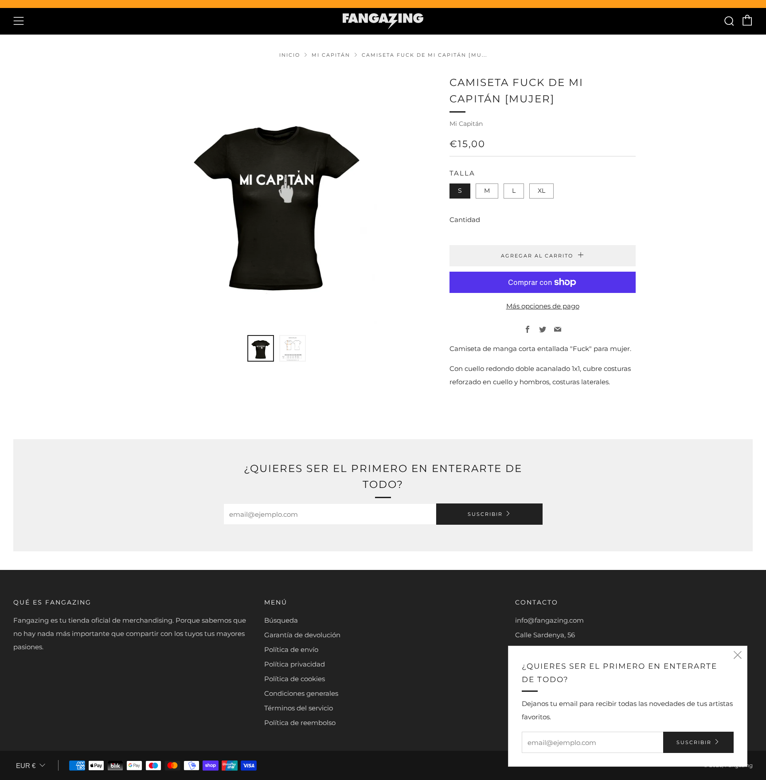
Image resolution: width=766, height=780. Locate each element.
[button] (260, 348)
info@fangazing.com (549, 620)
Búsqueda (281, 620)
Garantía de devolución (302, 635)
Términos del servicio (298, 708)
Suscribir (485, 514)
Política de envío (291, 649)
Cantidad (464, 219)
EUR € (25, 765)
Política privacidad (294, 664)
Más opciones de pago (542, 306)
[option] (276, 199)
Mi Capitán (331, 55)
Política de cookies (294, 679)
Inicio (289, 55)
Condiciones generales (301, 693)
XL (541, 190)
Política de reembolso (300, 722)
